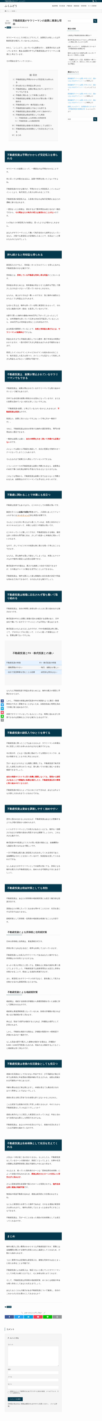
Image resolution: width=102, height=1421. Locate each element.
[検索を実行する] (95, 21)
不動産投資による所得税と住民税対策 (32, 118)
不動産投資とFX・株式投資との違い (30, 105)
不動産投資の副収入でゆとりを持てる (31, 108)
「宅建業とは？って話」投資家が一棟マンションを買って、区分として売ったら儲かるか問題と (82, 62)
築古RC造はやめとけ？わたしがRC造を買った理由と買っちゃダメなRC (82, 41)
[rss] (93, 1)
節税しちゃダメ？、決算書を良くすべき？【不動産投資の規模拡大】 (82, 47)
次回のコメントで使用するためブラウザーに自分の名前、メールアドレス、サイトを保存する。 (34, 1392)
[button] (9, 1317)
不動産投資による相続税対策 (29, 121)
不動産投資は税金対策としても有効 (30, 115)
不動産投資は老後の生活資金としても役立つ (34, 126)
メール (10, 1377)
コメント (10, 1344)
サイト (10, 1384)
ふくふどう (11, 6)
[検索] (96, 1)
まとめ (18, 135)
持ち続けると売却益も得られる (28, 86)
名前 (9, 1369)
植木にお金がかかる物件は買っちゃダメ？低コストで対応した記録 (82, 54)
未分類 (8, 27)
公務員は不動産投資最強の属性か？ (80, 35)
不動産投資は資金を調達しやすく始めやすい (34, 111)
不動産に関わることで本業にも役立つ (31, 95)
